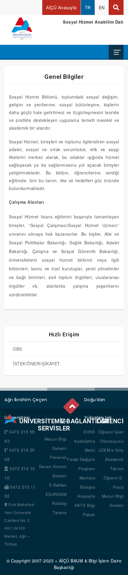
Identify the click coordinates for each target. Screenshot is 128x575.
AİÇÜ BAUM (71, 561)
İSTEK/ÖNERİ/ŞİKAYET (36, 364)
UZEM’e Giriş (111, 450)
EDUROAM (56, 494)
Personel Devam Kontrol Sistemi (53, 466)
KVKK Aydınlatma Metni (84, 441)
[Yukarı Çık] (72, 404)
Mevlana (87, 478)
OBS (17, 349)
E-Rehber (57, 485)
